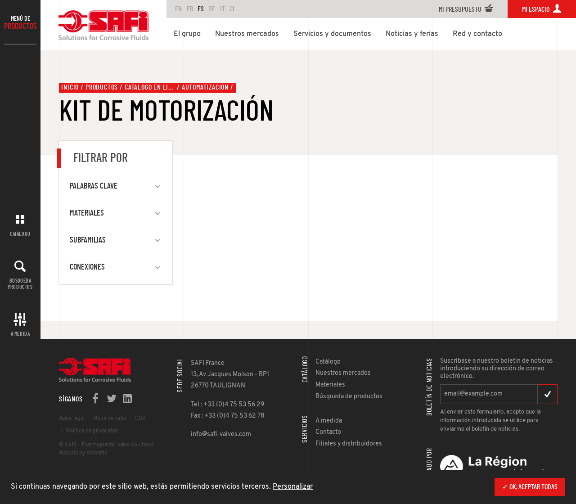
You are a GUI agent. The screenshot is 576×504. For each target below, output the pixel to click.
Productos (102, 87)
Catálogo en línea (150, 87)
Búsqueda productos (20, 283)
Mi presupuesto (460, 9)
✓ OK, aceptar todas (530, 486)
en (178, 9)
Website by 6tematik (83, 453)
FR (190, 9)
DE (211, 9)
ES (201, 9)
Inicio (70, 87)
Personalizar (293, 486)
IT (222, 9)
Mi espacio (536, 9)
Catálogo (20, 234)
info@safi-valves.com (221, 434)
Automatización (205, 87)
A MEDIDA (20, 334)
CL (233, 9)
